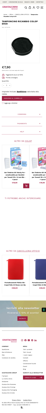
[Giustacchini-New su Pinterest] (32, 340)
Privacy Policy (16, 400)
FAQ (3, 355)
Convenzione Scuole (29, 363)
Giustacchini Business (9, 384)
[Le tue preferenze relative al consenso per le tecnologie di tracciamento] (44, 310)
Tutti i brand (27, 352)
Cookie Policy (27, 400)
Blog (24, 369)
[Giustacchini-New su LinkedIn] (35, 340)
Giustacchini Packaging (9, 390)
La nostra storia (7, 379)
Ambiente (5, 381)
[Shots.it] (23, 408)
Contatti (25, 358)
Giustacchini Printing (8, 387)
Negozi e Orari (29, 2)
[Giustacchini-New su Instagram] (22, 340)
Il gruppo (5, 376)
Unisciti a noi (30, 377)
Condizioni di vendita (8, 358)
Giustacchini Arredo (8, 393)
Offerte (25, 361)
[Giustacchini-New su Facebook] (25, 340)
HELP (22, 132)
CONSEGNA (22, 114)
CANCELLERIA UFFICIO (22, 14)
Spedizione (21, 92)
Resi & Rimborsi (7, 352)
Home (5, 14)
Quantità (5, 81)
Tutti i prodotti (27, 349)
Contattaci (39, 2)
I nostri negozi (27, 355)
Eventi (5, 2)
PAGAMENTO (22, 123)
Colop (28, 141)
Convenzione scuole (16, 2)
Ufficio (11, 14)
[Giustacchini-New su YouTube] (29, 340)
